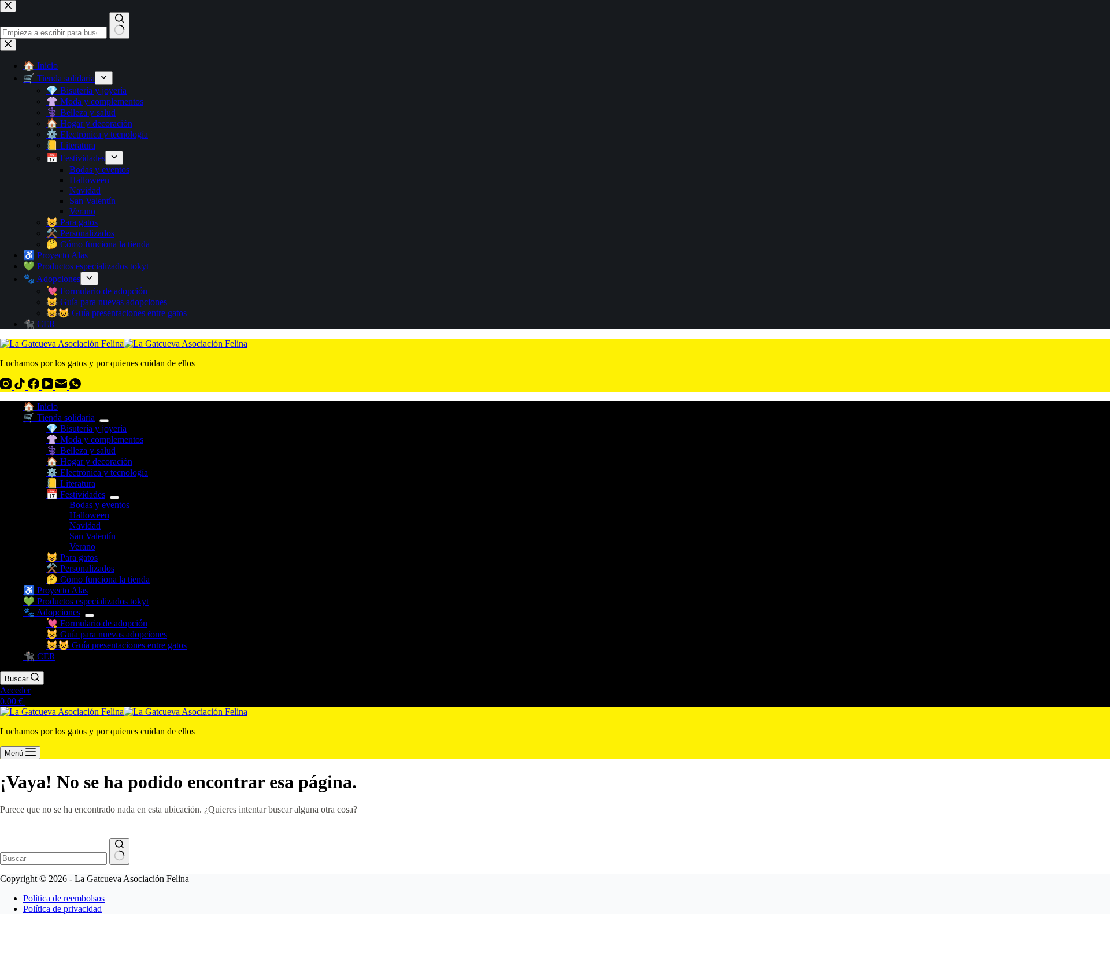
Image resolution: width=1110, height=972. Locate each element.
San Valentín (92, 536)
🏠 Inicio (40, 406)
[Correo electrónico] (62, 386)
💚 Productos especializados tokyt (86, 601)
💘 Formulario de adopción (96, 623)
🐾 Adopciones (51, 612)
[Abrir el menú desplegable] (104, 420)
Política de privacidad (62, 909)
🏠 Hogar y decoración (89, 461)
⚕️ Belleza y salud (81, 450)
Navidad (85, 525)
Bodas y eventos (99, 505)
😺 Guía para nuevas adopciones (106, 634)
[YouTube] (49, 386)
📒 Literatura (70, 483)
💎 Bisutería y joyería (86, 428)
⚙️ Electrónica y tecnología (97, 472)
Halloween (89, 515)
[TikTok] (21, 386)
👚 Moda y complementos (94, 439)
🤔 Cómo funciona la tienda (98, 579)
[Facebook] (35, 386)
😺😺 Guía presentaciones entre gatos (116, 645)
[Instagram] (7, 386)
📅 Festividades (75, 494)
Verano (82, 546)
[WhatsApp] (75, 386)
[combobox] (53, 858)
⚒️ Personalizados (80, 568)
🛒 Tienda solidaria (59, 417)
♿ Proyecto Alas (55, 590)
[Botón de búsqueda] (119, 851)
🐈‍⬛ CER (39, 656)
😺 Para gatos (72, 557)
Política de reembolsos (64, 898)
